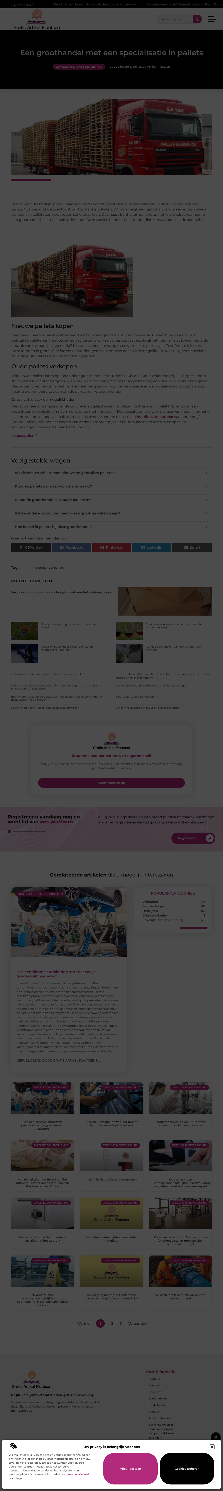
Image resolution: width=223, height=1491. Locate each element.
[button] (212, 1447)
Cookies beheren (187, 1468)
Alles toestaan (130, 1468)
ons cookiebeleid (79, 1474)
